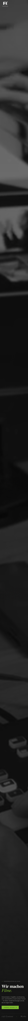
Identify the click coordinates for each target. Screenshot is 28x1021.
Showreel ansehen (9, 1007)
